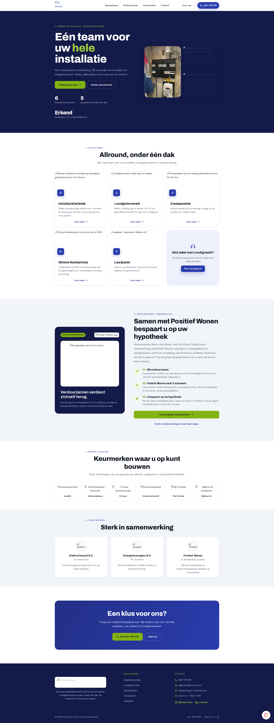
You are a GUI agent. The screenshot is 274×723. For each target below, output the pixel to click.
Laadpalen (129, 701)
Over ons (186, 5)
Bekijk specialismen (101, 84)
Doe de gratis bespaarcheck (175, 414)
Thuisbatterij (130, 695)
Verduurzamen (130, 5)
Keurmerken (149, 5)
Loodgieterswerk (132, 685)
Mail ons (153, 636)
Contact (165, 5)
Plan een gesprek (193, 268)
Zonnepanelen (130, 690)
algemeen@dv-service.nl (190, 685)
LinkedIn (203, 702)
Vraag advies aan (68, 84)
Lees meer (79, 221)
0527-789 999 (210, 5)
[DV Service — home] (60, 5)
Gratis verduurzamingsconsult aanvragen (176, 423)
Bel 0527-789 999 (129, 636)
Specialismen (111, 5)
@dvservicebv (186, 702)
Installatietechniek (132, 680)
